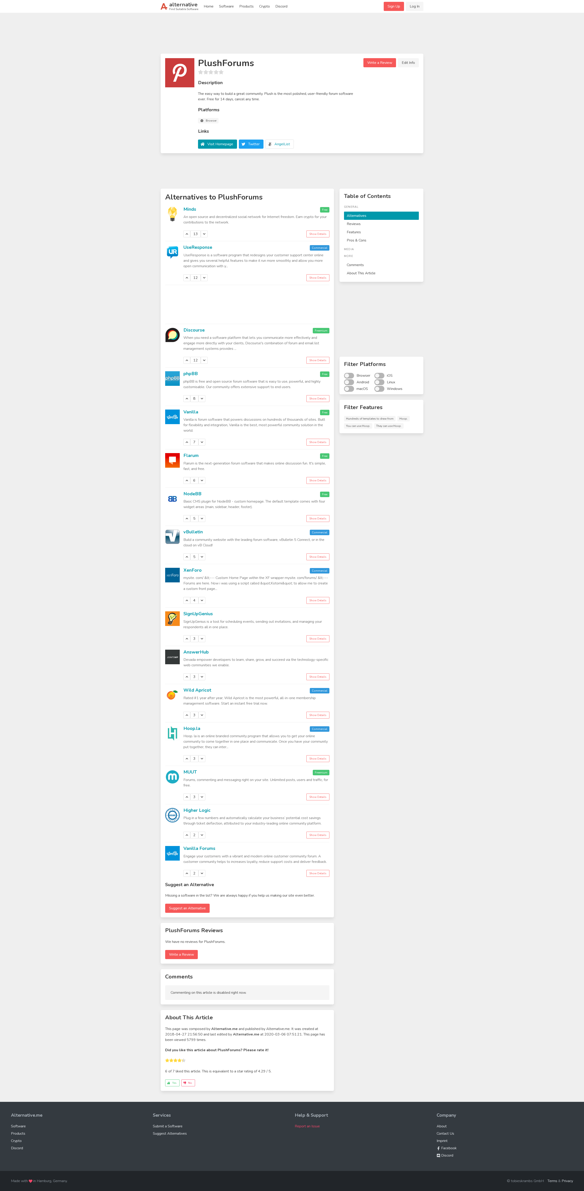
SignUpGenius (198, 614)
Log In (415, 6)
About (442, 1126)
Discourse (194, 330)
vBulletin (193, 532)
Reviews (354, 223)
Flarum (191, 455)
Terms (552, 1180)
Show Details (317, 234)
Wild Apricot (197, 690)
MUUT (190, 772)
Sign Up (394, 6)
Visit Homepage (220, 144)
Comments (355, 264)
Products (246, 6)
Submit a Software (167, 1126)
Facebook (448, 1148)
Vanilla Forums (199, 848)
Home (209, 6)
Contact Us (445, 1133)
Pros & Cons (356, 240)
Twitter (254, 144)
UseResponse (197, 247)
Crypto (264, 6)
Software (226, 6)
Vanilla (190, 412)
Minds (189, 209)
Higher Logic (197, 810)
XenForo (192, 570)
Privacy (567, 1180)
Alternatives (356, 215)
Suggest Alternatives (170, 1133)
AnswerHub (196, 652)
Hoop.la (191, 728)
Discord (281, 6)
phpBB (190, 374)
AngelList (282, 144)
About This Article (361, 273)
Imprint (442, 1140)
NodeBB (192, 494)
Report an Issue (307, 1126)
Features (354, 232)
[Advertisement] (292, 35)
